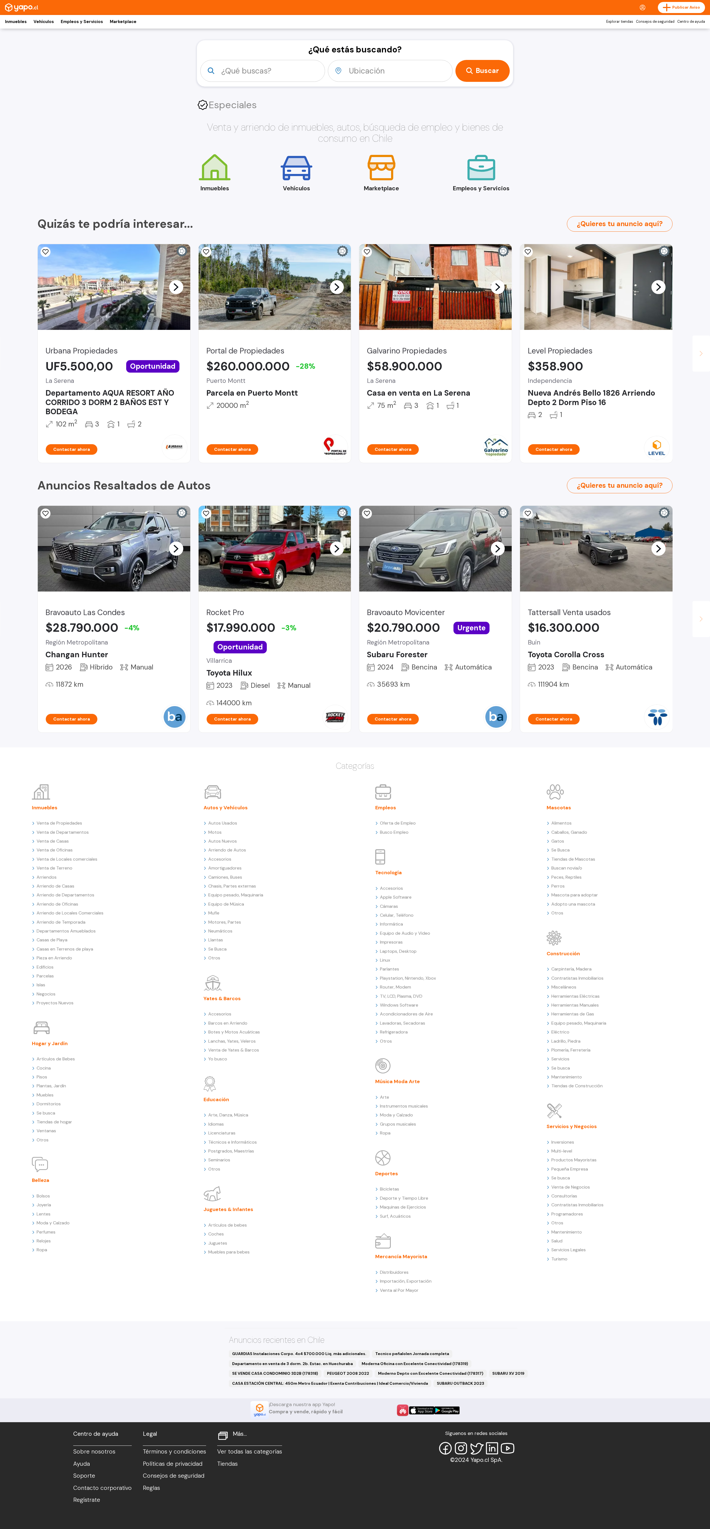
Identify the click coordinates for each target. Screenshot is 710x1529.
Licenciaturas (221, 1133)
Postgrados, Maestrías (231, 1151)
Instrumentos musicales (404, 1106)
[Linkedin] (492, 1448)
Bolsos (43, 1196)
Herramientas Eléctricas (575, 996)
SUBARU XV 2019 (508, 1373)
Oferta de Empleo (398, 823)
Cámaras (389, 906)
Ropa (42, 1250)
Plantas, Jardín (51, 1086)
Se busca (46, 1113)
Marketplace (123, 21)
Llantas (215, 940)
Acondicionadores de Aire (406, 1014)
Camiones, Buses (225, 877)
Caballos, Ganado (569, 832)
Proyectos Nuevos (55, 1003)
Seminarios (219, 1160)
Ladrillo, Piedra (565, 1041)
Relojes (44, 1241)
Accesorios (219, 859)
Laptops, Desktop (398, 951)
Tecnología (388, 872)
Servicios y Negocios (572, 1126)
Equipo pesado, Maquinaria (235, 895)
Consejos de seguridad (655, 21)
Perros (558, 886)
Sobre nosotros (94, 1451)
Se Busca (217, 949)
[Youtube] (507, 1448)
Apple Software (396, 897)
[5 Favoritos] (367, 252)
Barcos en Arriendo (227, 1023)
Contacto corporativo (102, 1488)
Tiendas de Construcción (577, 1086)
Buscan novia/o (566, 868)
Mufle (213, 913)
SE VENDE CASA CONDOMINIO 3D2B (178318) (275, 1373)
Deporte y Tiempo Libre (404, 1198)
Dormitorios (49, 1104)
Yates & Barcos (222, 998)
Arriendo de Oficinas (57, 904)
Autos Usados (222, 823)
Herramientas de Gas (572, 1014)
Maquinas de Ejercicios (403, 1207)
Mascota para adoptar (574, 895)
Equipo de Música (226, 904)
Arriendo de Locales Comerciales (70, 913)
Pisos (42, 1077)
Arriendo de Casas (55, 886)
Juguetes (217, 1243)
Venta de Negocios (570, 1187)
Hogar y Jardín (50, 1043)
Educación (216, 1099)
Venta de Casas (53, 841)
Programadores (567, 1214)
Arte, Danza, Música (228, 1115)
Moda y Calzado (53, 1223)
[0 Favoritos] (45, 252)
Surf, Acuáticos (395, 1216)
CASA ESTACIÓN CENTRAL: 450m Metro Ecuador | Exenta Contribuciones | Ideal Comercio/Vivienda (330, 1383)
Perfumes (46, 1232)
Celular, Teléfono (397, 915)
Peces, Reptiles (566, 877)
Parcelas (45, 976)
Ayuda (81, 1464)
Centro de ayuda (691, 21)
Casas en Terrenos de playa (65, 949)
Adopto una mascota (573, 904)
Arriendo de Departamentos (65, 895)
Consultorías (564, 1196)
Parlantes (389, 969)
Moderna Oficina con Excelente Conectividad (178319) (415, 1363)
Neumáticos (220, 931)
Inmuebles (16, 21)
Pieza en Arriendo (54, 958)
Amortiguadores (225, 868)
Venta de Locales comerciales (67, 859)
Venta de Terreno (54, 868)
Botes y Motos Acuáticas (234, 1032)
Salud (556, 1241)
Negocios (46, 994)
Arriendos (47, 877)
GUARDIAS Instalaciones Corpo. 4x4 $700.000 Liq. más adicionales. (299, 1353)
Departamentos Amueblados (66, 931)
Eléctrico (560, 1032)
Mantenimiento (566, 1077)
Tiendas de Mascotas (573, 859)
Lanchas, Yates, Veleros (232, 1041)
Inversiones (562, 1142)
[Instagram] (461, 1448)
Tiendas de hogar (54, 1122)
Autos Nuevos (222, 841)
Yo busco (217, 1059)
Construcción (563, 953)
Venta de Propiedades (59, 823)
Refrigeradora (394, 1032)
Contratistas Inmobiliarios (577, 978)
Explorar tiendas (619, 21)
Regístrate (86, 1500)
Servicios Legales (568, 1250)
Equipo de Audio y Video (405, 933)
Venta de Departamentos (63, 832)
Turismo (559, 1259)
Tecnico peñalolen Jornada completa (412, 1353)
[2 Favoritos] (206, 514)
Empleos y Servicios (82, 21)
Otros (43, 1140)
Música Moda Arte (397, 1081)
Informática (391, 924)
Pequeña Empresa (569, 1169)
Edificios (45, 967)
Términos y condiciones (174, 1451)
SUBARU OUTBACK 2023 (460, 1383)
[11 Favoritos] (206, 252)
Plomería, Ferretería (570, 1050)
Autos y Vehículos (226, 807)
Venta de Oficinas (55, 850)
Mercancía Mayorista (401, 1256)
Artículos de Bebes (56, 1059)
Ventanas (46, 1131)
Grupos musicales (398, 1124)
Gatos (557, 841)
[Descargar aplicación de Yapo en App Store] (421, 1410)
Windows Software (399, 1005)
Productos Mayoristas (574, 1160)
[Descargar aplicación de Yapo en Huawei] (402, 1410)
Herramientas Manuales (575, 1005)
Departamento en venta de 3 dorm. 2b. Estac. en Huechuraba (292, 1363)
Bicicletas (389, 1189)
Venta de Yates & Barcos (233, 1050)
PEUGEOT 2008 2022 (348, 1373)
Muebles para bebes (229, 1252)
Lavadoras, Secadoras (402, 1023)
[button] (176, 287)
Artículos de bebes (227, 1225)
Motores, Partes (224, 922)
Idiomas (216, 1124)
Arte (384, 1097)
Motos (215, 832)
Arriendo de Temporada (61, 922)
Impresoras (391, 942)
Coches (216, 1234)
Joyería (44, 1205)
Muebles (45, 1095)
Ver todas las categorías (249, 1451)
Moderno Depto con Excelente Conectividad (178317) (430, 1373)
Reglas (151, 1488)
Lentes (43, 1214)
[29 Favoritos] (528, 252)
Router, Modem (395, 987)
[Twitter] (476, 1448)
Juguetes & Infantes (228, 1209)
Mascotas (559, 807)
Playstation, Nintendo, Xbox (408, 978)
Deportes (386, 1173)
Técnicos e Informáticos (232, 1142)
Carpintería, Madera (571, 969)
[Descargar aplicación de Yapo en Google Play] (447, 1410)
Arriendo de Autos (227, 850)
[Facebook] (445, 1448)
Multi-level (561, 1151)
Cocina (44, 1068)
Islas (41, 985)
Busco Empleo (394, 832)
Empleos (385, 807)
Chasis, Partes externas (232, 886)
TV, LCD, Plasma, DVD (401, 996)
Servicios (560, 1059)
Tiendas (227, 1464)
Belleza (40, 1180)
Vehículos (44, 21)
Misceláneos (563, 987)
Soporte (84, 1476)
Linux (385, 960)
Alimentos (561, 823)
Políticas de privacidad (172, 1464)
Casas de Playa (52, 940)
